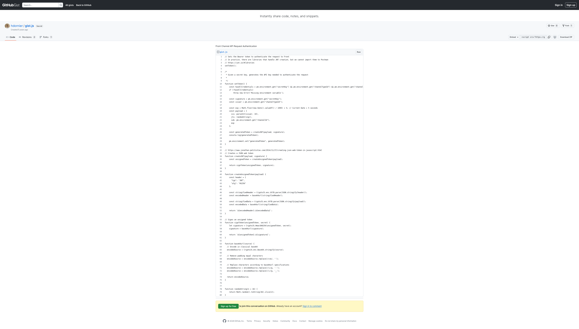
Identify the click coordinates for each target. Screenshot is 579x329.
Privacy (257, 321)
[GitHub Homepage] (224, 321)
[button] (549, 37)
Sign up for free (228, 306)
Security (266, 321)
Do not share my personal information (340, 321)
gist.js (29, 26)
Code (12, 37)
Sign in (559, 4)
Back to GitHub (83, 5)
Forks (47, 37)
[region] (289, 176)
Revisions (28, 37)
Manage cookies (315, 321)
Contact (302, 321)
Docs (295, 321)
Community (285, 321)
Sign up (570, 4)
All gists (69, 5)
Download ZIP (566, 37)
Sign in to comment (312, 306)
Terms (249, 321)
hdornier (17, 26)
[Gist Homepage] (11, 5)
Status (275, 321)
